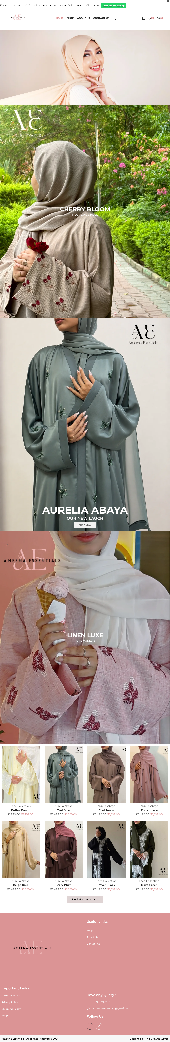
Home (59, 18)
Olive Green (149, 885)
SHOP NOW (85, 525)
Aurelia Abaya (64, 806)
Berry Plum (64, 885)
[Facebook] (90, 1026)
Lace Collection (21, 806)
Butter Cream (20, 810)
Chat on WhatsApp (114, 5)
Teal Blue (63, 810)
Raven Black (106, 885)
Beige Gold (20, 885)
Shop (70, 18)
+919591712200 (101, 1002)
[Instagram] (99, 1026)
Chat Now (93, 5)
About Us (83, 18)
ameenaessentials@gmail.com (111, 1008)
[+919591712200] (88, 1002)
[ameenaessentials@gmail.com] (88, 1008)
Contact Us (101, 18)
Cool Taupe (106, 810)
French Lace (149, 810)
